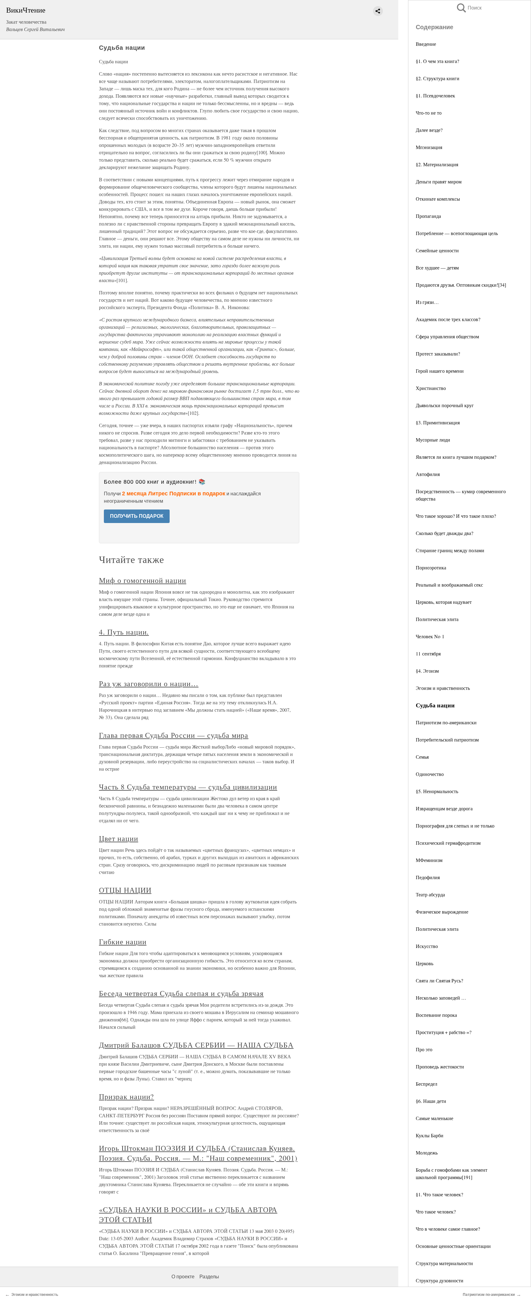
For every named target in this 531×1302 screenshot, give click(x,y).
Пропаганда (428, 216)
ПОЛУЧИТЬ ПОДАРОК (136, 516)
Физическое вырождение (442, 911)
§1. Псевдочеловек (435, 95)
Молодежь (427, 1152)
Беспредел (426, 1083)
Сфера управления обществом (447, 336)
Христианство (431, 388)
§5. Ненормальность (437, 791)
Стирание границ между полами (450, 550)
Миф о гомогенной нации (142, 580)
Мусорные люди (433, 439)
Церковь (424, 963)
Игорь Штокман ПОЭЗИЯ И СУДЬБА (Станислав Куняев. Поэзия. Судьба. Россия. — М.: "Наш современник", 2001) (198, 1153)
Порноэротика (431, 567)
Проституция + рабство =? (443, 1032)
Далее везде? (429, 130)
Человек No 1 (430, 636)
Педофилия (428, 877)
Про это (424, 1049)
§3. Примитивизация (438, 422)
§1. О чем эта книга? (437, 61)
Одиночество (430, 774)
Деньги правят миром (439, 181)
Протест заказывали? (438, 353)
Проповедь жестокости (440, 1066)
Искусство (427, 946)
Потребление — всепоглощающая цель (457, 233)
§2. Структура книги (437, 78)
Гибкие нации (123, 941)
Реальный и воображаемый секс (449, 584)
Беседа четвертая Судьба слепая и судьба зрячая (181, 993)
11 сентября (428, 653)
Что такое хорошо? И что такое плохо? (456, 516)
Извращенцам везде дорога (444, 808)
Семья (422, 756)
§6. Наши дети (431, 1101)
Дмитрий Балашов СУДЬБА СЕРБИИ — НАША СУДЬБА (196, 1045)
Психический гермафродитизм (448, 843)
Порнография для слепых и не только (455, 825)
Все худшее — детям (437, 267)
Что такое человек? (436, 1211)
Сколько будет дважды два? (444, 533)
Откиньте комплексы (438, 198)
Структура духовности (439, 1280)
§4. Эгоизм (427, 670)
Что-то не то (429, 112)
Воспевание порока (436, 1015)
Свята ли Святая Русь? (439, 980)
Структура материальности (444, 1263)
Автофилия (428, 474)
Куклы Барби (429, 1135)
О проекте (183, 1276)
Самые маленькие (434, 1118)
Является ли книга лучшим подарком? (456, 457)
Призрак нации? (126, 1096)
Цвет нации (118, 838)
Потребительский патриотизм (447, 739)
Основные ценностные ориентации (453, 1246)
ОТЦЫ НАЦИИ (125, 890)
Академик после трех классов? (448, 319)
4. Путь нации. (124, 632)
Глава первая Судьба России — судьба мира (173, 735)
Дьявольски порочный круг (445, 405)
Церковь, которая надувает (444, 602)
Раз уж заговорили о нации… (149, 683)
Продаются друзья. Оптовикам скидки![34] (461, 284)
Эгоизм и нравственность (443, 688)
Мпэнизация (429, 147)
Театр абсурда (430, 894)
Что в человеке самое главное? (448, 1228)
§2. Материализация (437, 164)
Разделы (209, 1276)
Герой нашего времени (440, 371)
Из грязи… (427, 302)
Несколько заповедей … (441, 997)
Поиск (469, 7)
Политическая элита (437, 619)
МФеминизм (429, 860)
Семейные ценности (437, 250)
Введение (426, 44)
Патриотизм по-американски (446, 722)
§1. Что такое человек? (439, 1194)
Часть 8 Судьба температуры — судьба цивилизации (188, 787)
